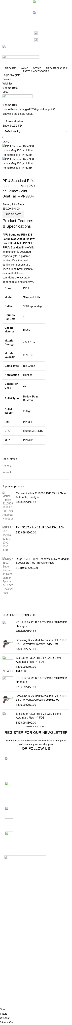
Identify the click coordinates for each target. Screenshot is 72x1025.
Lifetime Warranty (13, 968)
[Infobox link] (36, 767)
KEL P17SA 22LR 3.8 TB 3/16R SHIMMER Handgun (41, 624)
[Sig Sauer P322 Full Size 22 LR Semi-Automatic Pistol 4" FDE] (8, 662)
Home (6, 109)
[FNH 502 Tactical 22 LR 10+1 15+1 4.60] (8, 539)
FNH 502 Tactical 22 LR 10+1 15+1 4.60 (40, 527)
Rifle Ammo (18, 204)
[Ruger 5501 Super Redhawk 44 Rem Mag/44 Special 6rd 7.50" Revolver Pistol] (8, 576)
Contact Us (10, 925)
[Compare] (7, 174)
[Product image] (19, 163)
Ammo (6, 204)
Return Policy (11, 963)
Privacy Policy (11, 951)
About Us (9, 919)
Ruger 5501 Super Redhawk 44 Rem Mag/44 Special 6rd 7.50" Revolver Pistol (42, 561)
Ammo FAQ (10, 936)
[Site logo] (21, 49)
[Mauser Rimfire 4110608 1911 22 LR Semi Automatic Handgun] (8, 506)
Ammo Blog (10, 931)
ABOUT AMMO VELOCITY (18, 914)
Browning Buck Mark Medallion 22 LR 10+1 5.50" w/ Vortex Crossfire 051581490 (41, 642)
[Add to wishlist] (25, 174)
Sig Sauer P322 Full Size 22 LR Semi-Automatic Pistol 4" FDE (39, 660)
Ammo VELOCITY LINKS (18, 946)
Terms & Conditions (14, 957)
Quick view (16, 174)
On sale (7, 466)
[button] (13, 214)
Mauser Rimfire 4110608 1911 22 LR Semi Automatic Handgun (41, 495)
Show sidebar (14, 121)
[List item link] (36, 887)
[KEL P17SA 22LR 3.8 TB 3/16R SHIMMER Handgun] (8, 627)
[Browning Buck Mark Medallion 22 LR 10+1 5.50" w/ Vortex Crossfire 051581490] (8, 644)
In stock (7, 472)
